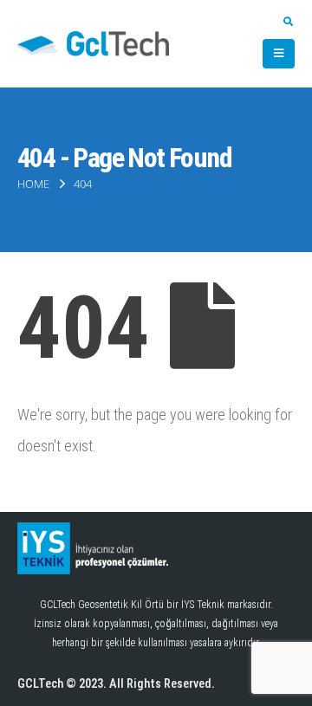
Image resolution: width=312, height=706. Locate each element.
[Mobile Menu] (279, 53)
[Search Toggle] (288, 22)
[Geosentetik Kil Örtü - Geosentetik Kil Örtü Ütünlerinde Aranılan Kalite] (93, 43)
